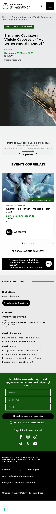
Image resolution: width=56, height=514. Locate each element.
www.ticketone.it (10, 296)
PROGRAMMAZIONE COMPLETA (28, 251)
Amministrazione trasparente (17, 476)
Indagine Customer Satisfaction (18, 482)
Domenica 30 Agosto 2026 (20, 216)
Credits (6, 493)
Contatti (6, 469)
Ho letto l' (30, 422)
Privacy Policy (19, 493)
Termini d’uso (36, 493)
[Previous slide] (5, 243)
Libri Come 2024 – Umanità (18, 26)
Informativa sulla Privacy (34, 422)
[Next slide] (50, 243)
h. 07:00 (10, 218)
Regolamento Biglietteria (16, 303)
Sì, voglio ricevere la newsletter (28, 416)
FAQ (18, 469)
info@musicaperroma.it (14, 317)
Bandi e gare (33, 469)
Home (5, 17)
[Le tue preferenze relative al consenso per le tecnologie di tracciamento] (4, 509)
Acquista (20, 232)
